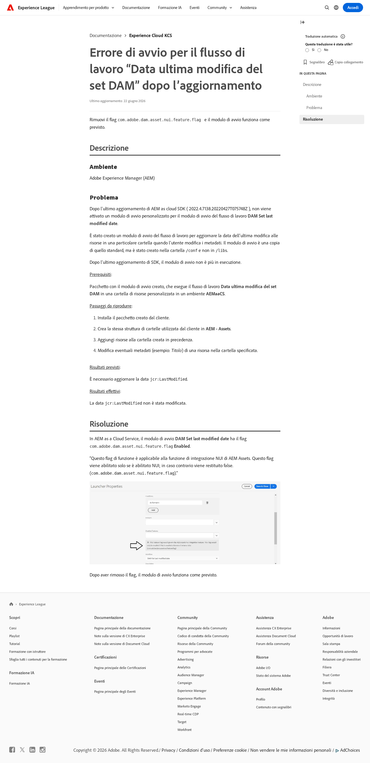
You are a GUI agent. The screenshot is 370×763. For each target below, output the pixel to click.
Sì (313, 49)
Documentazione (106, 35)
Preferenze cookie (230, 750)
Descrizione (312, 84)
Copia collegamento (349, 62)
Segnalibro (317, 62)
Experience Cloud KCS (150, 35)
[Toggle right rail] (302, 22)
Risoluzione (313, 119)
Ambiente (314, 96)
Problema (314, 107)
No (326, 49)
